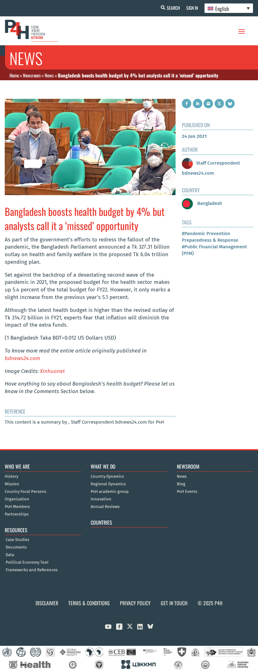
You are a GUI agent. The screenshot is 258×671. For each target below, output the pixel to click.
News (49, 75)
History (11, 476)
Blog (181, 484)
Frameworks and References (32, 570)
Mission (12, 484)
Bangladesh (209, 203)
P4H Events (187, 491)
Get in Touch (174, 603)
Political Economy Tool (27, 562)
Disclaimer (47, 603)
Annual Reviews (105, 507)
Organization (17, 499)
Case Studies (17, 540)
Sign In (192, 7)
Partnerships (17, 514)
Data (10, 555)
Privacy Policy (135, 603)
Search (173, 7)
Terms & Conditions (89, 603)
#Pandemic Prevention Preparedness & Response (210, 237)
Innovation (101, 499)
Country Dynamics (107, 476)
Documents (16, 547)
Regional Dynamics (108, 484)
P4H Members (17, 507)
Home (14, 75)
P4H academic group (110, 491)
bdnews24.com (22, 358)
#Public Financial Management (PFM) (214, 250)
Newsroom (32, 75)
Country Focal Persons (25, 491)
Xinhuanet (52, 371)
